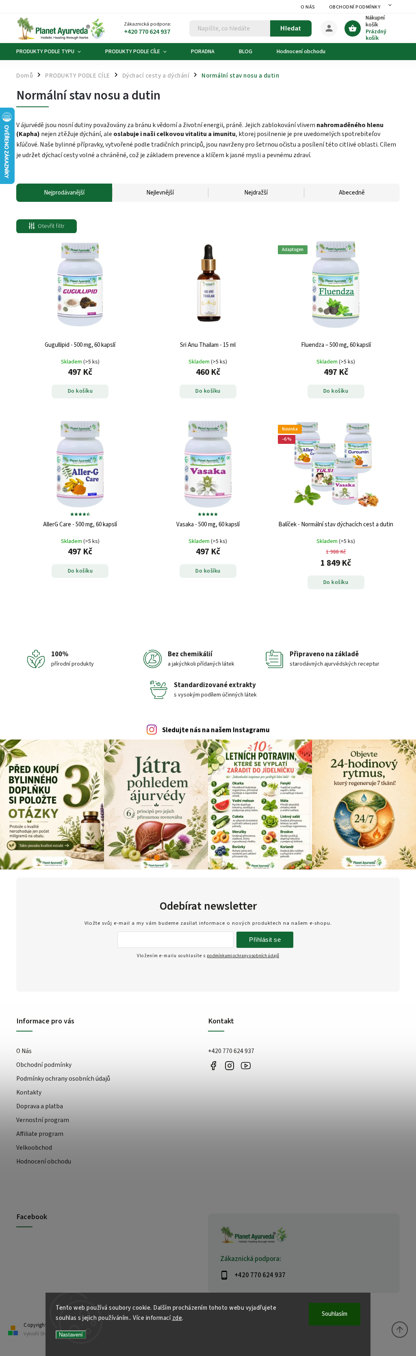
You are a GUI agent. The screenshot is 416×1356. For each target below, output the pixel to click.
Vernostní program (42, 1120)
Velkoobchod (34, 1147)
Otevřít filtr (51, 226)
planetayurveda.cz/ (229, 1065)
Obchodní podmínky (355, 7)
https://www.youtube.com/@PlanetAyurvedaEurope (245, 1065)
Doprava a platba (39, 1106)
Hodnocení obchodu (43, 1161)
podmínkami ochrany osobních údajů (243, 955)
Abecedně (352, 192)
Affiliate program (39, 1133)
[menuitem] (54, 51)
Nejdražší (256, 192)
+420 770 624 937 (231, 1051)
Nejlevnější (160, 192)
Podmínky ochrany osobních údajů (63, 1078)
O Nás (308, 7)
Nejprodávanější (64, 192)
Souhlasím (334, 1314)
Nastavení (71, 1335)
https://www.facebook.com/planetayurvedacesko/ (213, 1065)
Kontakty (28, 1092)
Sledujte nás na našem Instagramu (216, 730)
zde (177, 1318)
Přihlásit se (265, 939)
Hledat (290, 28)
